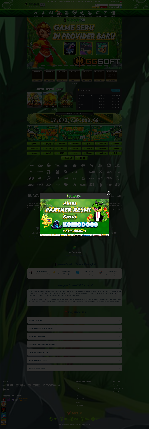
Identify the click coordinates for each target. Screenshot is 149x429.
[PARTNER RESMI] (74, 217)
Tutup (108, 193)
